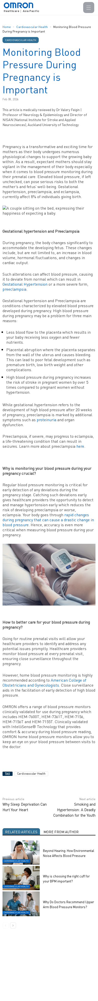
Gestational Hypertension (25, 284)
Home (7, 27)
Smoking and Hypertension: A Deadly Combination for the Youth (74, 810)
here (79, 446)
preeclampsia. (15, 289)
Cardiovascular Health (32, 27)
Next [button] (13, 925)
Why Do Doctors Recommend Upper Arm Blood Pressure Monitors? (68, 904)
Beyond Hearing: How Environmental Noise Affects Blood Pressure (68, 853)
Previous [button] (6, 925)
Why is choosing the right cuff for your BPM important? (66, 878)
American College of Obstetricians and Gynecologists (44, 682)
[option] (49, 881)
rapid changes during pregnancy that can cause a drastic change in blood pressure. (48, 519)
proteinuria (46, 419)
